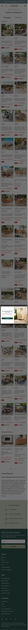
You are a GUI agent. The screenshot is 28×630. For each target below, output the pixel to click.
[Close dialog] (26, 307)
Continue (7, 318)
